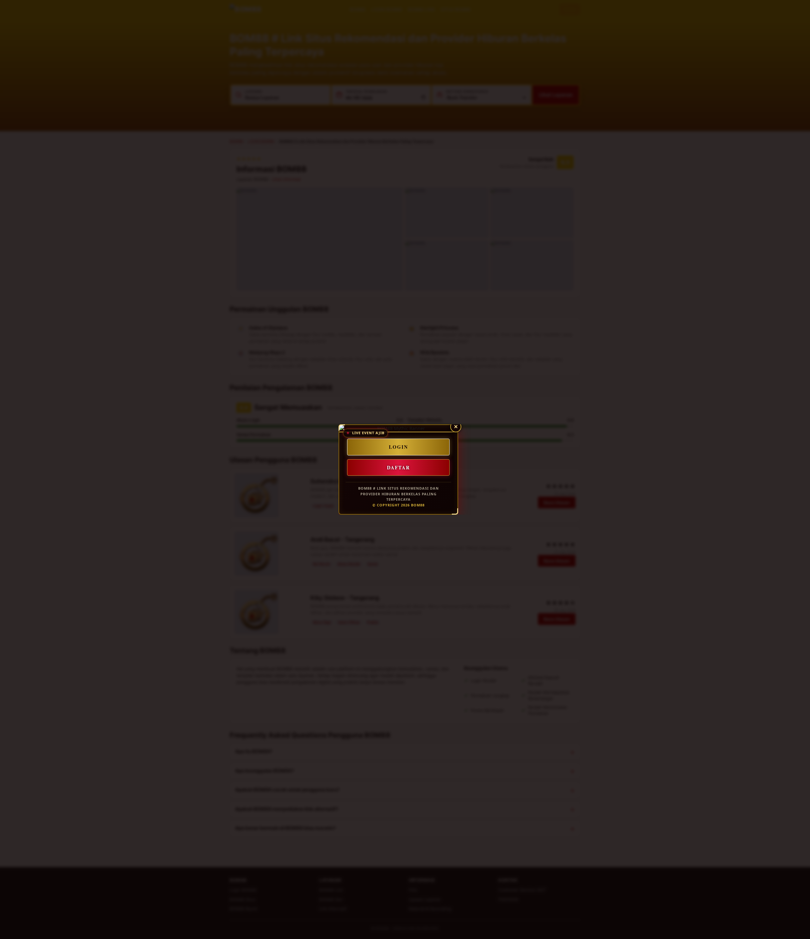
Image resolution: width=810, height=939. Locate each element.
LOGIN (398, 446)
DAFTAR (398, 467)
